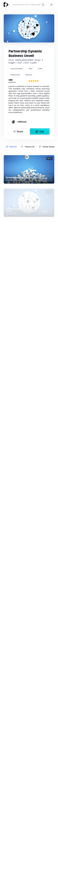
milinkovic (22, 122)
